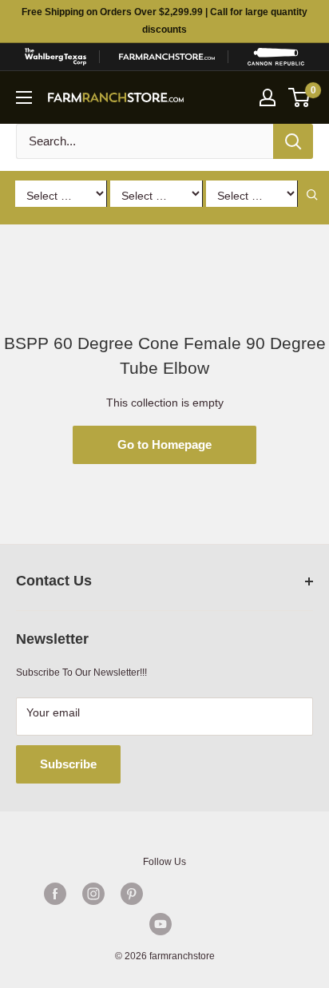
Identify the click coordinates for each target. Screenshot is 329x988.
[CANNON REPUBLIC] (276, 56)
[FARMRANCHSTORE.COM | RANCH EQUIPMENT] (167, 56)
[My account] (267, 97)
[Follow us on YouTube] (160, 924)
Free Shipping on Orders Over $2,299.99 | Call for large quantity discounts (164, 20)
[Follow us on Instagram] (93, 894)
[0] (300, 97)
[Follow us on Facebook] (55, 894)
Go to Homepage (164, 444)
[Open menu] (24, 97)
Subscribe (68, 764)
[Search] (293, 141)
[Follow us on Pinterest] (132, 894)
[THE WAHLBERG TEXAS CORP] (55, 56)
